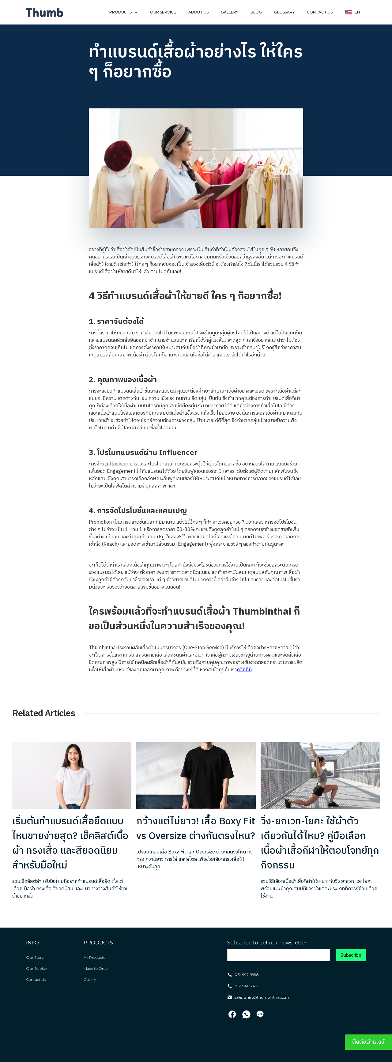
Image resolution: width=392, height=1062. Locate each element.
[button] (123, 12)
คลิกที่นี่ (244, 670)
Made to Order (96, 968)
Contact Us (36, 979)
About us (198, 12)
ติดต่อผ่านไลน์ (368, 1042)
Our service (163, 12)
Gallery (229, 12)
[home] (44, 12)
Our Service (36, 968)
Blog (256, 12)
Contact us (320, 12)
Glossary (284, 12)
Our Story (35, 957)
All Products (94, 957)
